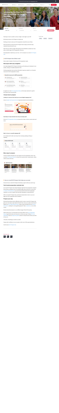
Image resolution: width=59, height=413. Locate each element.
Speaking (45, 38)
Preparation (50, 38)
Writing (41, 38)
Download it (33, 1)
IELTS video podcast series (13, 204)
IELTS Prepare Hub (12, 224)
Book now (53, 4)
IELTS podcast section (11, 157)
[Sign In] (49, 5)
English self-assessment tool (12, 100)
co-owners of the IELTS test (8, 190)
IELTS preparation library (16, 90)
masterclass (28, 205)
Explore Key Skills (15, 215)
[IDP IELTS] (6, 4)
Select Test (6, 28)
